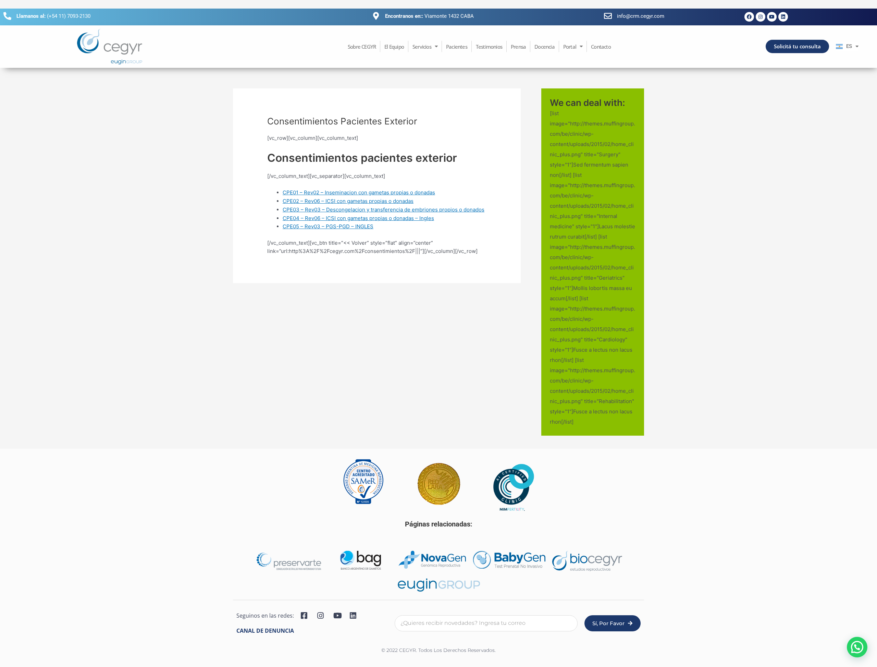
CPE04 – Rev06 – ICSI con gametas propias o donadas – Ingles (358, 218)
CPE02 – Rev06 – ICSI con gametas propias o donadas (348, 201)
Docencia (544, 46)
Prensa (518, 46)
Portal (569, 46)
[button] (857, 647)
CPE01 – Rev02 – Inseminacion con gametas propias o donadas (359, 192)
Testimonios (489, 46)
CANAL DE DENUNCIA (265, 630)
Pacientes (456, 46)
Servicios (421, 46)
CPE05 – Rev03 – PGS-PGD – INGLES (328, 226)
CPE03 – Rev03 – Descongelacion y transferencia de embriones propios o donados (383, 209)
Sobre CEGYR (362, 46)
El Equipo (394, 46)
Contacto (601, 46)
